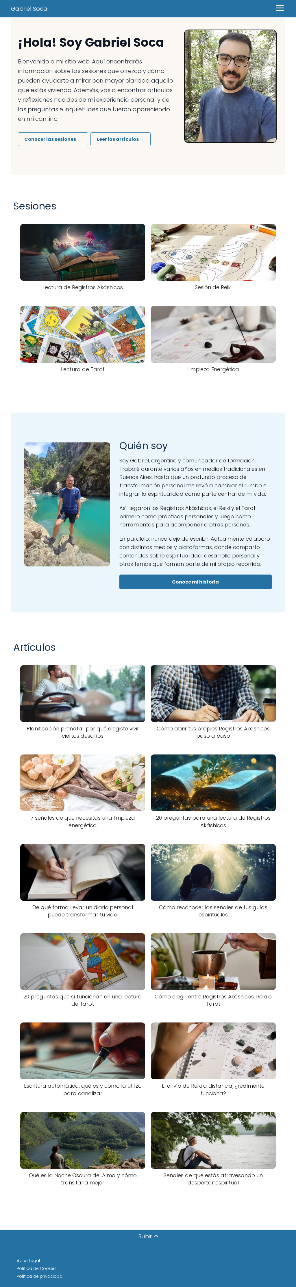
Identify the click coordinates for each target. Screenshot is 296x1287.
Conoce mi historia (195, 582)
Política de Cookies (37, 1268)
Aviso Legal (28, 1261)
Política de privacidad (39, 1276)
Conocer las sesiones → (53, 139)
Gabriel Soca (29, 9)
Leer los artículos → (120, 139)
